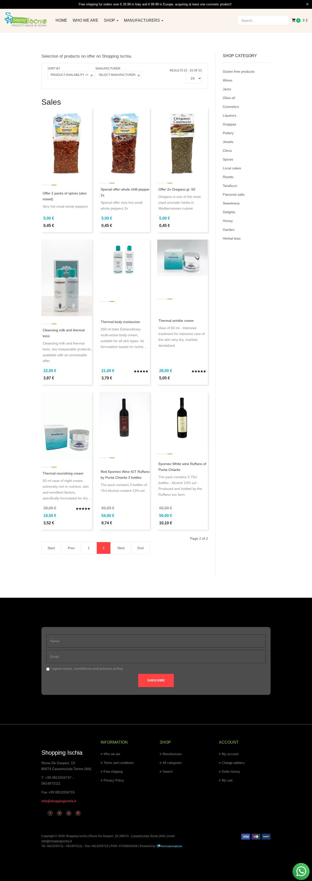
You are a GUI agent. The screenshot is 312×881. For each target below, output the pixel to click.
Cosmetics (231, 107)
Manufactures (172, 754)
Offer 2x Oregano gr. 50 (176, 189)
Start (51, 548)
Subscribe (156, 680)
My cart (227, 780)
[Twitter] (59, 813)
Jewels (228, 142)
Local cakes (232, 168)
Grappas (229, 124)
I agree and (87, 668)
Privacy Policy (114, 780)
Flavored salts (233, 194)
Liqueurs (229, 115)
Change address (233, 763)
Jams (227, 89)
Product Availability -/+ (69, 75)
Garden (228, 230)
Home (61, 20)
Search (168, 771)
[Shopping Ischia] (26, 19)
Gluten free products (238, 71)
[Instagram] (78, 813)
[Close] (307, 4)
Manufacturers (142, 20)
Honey (228, 221)
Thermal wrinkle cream (176, 321)
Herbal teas (232, 238)
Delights (229, 212)
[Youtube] (69, 813)
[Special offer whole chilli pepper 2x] (124, 141)
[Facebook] (50, 813)
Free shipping (113, 771)
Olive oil (229, 98)
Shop (110, 20)
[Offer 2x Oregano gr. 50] (182, 141)
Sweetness (231, 203)
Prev (71, 548)
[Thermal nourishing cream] (66, 425)
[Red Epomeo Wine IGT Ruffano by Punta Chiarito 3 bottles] (124, 417)
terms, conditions (77, 668)
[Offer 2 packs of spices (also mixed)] (66, 141)
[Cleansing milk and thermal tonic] (66, 278)
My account (230, 754)
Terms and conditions (119, 763)
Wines (227, 80)
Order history (231, 771)
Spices (228, 159)
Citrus (227, 150)
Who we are (85, 20)
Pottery (228, 133)
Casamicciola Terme (144, 836)
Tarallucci (230, 186)
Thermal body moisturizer (120, 322)
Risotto (228, 177)
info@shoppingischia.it (58, 801)
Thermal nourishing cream (63, 473)
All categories (172, 763)
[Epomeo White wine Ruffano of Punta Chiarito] (182, 417)
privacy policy (111, 668)
